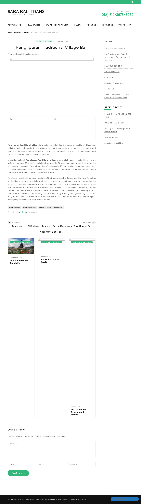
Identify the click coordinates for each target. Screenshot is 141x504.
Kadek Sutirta (15, 212)
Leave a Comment (31, 212)
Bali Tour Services (112, 71)
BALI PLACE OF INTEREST (56, 25)
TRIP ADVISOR (124, 25)
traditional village (45, 208)
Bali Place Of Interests (44, 42)
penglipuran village (29, 208)
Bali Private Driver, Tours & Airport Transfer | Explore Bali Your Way (117, 57)
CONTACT (108, 77)
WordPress (82, 499)
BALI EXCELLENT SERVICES (115, 48)
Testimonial (109, 89)
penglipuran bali (14, 208)
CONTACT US (107, 25)
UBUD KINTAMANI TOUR (114, 123)
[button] (125, 499)
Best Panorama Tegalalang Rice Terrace (79, 412)
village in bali (58, 208)
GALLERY (77, 25)
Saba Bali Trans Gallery (114, 83)
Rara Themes (63, 499)
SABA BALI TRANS (26, 11)
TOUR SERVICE (14, 25)
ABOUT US (91, 25)
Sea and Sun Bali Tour (113, 137)
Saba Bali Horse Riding (113, 143)
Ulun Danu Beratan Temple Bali (19, 261)
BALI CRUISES (34, 25)
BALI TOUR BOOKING (113, 66)
